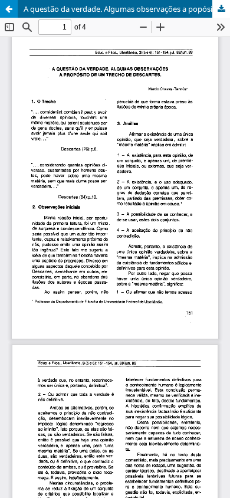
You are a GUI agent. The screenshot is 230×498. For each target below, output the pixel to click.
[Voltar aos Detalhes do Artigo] (9, 9)
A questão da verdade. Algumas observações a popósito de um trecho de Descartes (127, 9)
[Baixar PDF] (221, 9)
